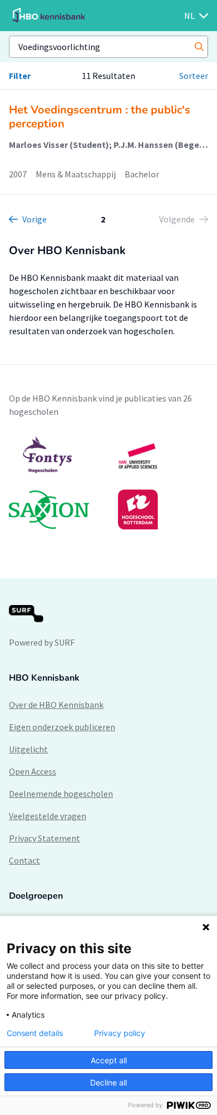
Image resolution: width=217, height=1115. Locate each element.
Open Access (32, 771)
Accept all (109, 1060)
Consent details (35, 1033)
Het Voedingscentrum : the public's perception (99, 116)
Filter (20, 76)
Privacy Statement (44, 838)
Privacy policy (119, 1033)
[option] (108, 482)
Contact (24, 860)
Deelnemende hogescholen (61, 793)
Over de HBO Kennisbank (56, 704)
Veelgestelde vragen (47, 815)
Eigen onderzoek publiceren (62, 726)
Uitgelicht (28, 749)
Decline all (108, 1082)
